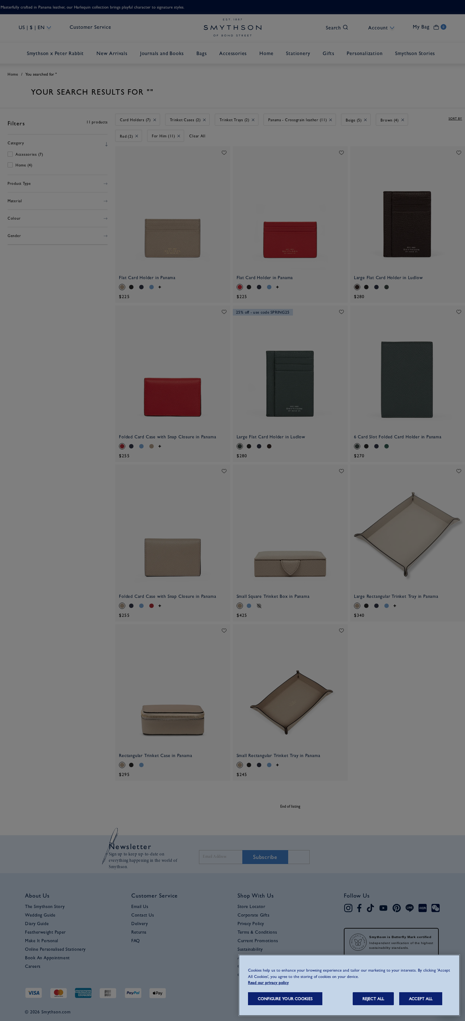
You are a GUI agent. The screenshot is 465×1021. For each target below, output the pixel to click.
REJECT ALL (373, 998)
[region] (349, 985)
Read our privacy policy (268, 982)
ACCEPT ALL (420, 998)
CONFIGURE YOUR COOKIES (285, 998)
